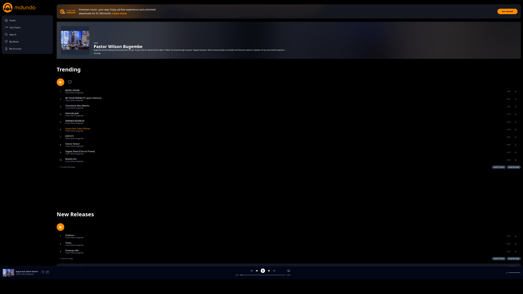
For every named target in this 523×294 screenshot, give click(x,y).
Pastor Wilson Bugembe (25, 274)
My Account (15, 48)
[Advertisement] (288, 187)
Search (12, 34)
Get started (507, 11)
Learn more (119, 13)
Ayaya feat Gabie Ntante (27, 271)
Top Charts (14, 27)
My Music (14, 41)
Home (12, 20)
